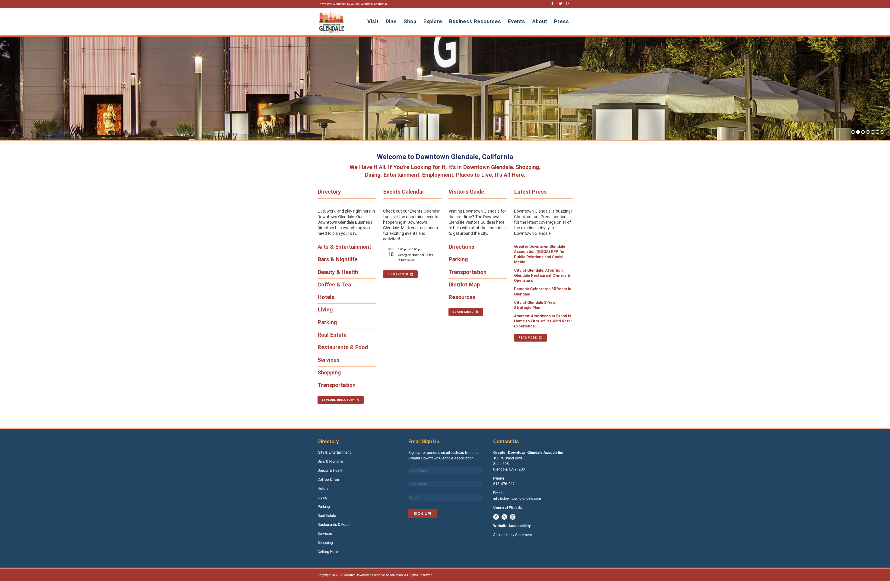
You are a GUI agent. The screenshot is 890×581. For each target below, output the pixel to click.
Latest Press (530, 191)
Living (325, 309)
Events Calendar (403, 191)
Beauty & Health (338, 272)
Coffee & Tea (334, 284)
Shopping (329, 372)
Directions (461, 247)
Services (329, 360)
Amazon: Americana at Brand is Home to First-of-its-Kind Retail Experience (543, 321)
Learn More (463, 312)
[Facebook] (496, 516)
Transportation (337, 385)
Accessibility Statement (512, 535)
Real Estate (332, 335)
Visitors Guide (466, 191)
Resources (462, 297)
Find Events (398, 274)
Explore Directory (338, 400)
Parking (327, 322)
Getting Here (328, 552)
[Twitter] (504, 516)
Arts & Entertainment (344, 247)
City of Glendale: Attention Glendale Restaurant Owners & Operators (542, 275)
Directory (329, 191)
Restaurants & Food (343, 347)
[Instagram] (512, 516)
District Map (464, 284)
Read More (527, 337)
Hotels (326, 297)
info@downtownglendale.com (517, 498)
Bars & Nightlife (338, 259)
